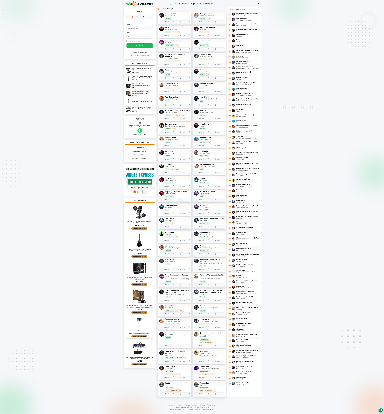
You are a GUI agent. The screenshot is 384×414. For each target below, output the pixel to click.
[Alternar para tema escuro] (258, 3)
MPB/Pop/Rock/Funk (139, 158)
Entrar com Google (141, 17)
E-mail (128, 24)
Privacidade (201, 405)
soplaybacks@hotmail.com (139, 126)
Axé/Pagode (139, 147)
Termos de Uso (211, 405)
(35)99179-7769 (139, 135)
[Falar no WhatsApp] (140, 130)
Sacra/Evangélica (139, 151)
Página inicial (172, 405)
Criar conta (145, 55)
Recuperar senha (190, 405)
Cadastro (180, 405)
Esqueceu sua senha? (140, 52)
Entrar (140, 45)
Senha (128, 32)
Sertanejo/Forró (140, 155)
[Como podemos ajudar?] (381, 410)
